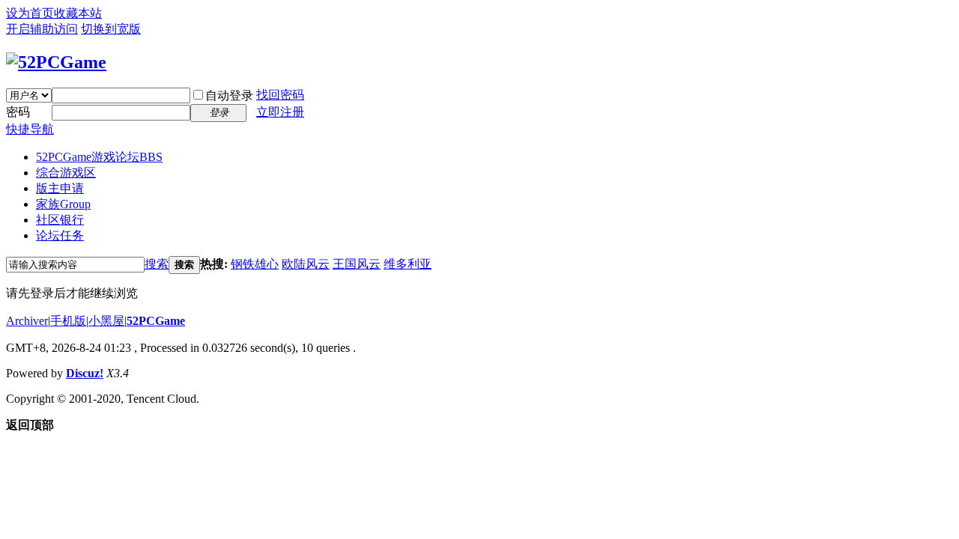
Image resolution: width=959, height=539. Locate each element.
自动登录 (229, 95)
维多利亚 (408, 264)
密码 (18, 112)
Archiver (27, 320)
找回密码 (280, 94)
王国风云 (357, 264)
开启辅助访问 (42, 28)
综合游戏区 (66, 172)
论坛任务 (60, 235)
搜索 (157, 264)
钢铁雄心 (255, 264)
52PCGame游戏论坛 (99, 156)
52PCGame (156, 320)
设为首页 (30, 13)
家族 (63, 204)
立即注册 (280, 112)
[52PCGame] (56, 62)
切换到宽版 (111, 28)
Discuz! (84, 373)
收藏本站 (78, 13)
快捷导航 (30, 129)
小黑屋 (106, 320)
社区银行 (60, 219)
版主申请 (60, 188)
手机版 (68, 320)
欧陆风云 (306, 264)
